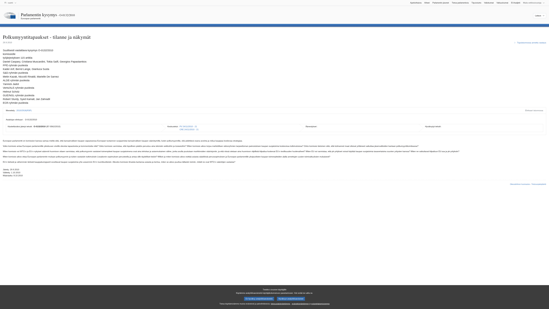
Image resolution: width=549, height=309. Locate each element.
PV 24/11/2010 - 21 (188, 126)
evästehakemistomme (320, 304)
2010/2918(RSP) (24, 110)
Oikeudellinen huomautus (520, 184)
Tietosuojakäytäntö (538, 184)
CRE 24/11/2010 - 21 (189, 129)
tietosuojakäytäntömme (280, 304)
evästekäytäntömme (300, 304)
